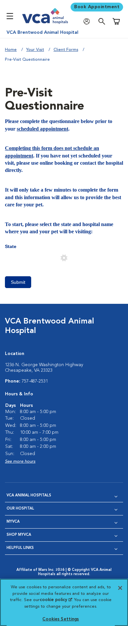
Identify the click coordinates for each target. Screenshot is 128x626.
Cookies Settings (60, 619)
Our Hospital (20, 509)
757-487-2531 (35, 381)
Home (11, 50)
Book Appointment (96, 7)
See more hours (20, 461)
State (10, 246)
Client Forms (65, 50)
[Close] (120, 588)
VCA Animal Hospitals (29, 495)
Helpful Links (20, 548)
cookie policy (56, 600)
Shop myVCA (19, 535)
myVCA (13, 522)
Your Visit (35, 50)
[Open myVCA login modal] (88, 21)
